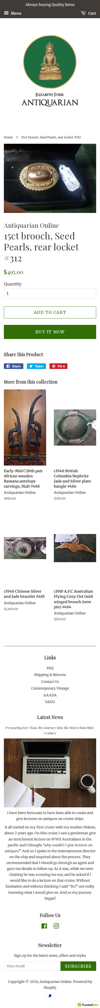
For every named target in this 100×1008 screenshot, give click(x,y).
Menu (15, 13)
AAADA (50, 695)
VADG (50, 702)
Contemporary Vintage (50, 688)
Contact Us (50, 682)
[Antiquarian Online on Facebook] (44, 927)
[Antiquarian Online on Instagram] (56, 927)
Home (8, 137)
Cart (92, 13)
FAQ (50, 668)
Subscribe (78, 966)
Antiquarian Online (56, 982)
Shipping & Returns (50, 675)
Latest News (50, 717)
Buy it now (50, 331)
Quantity (12, 283)
